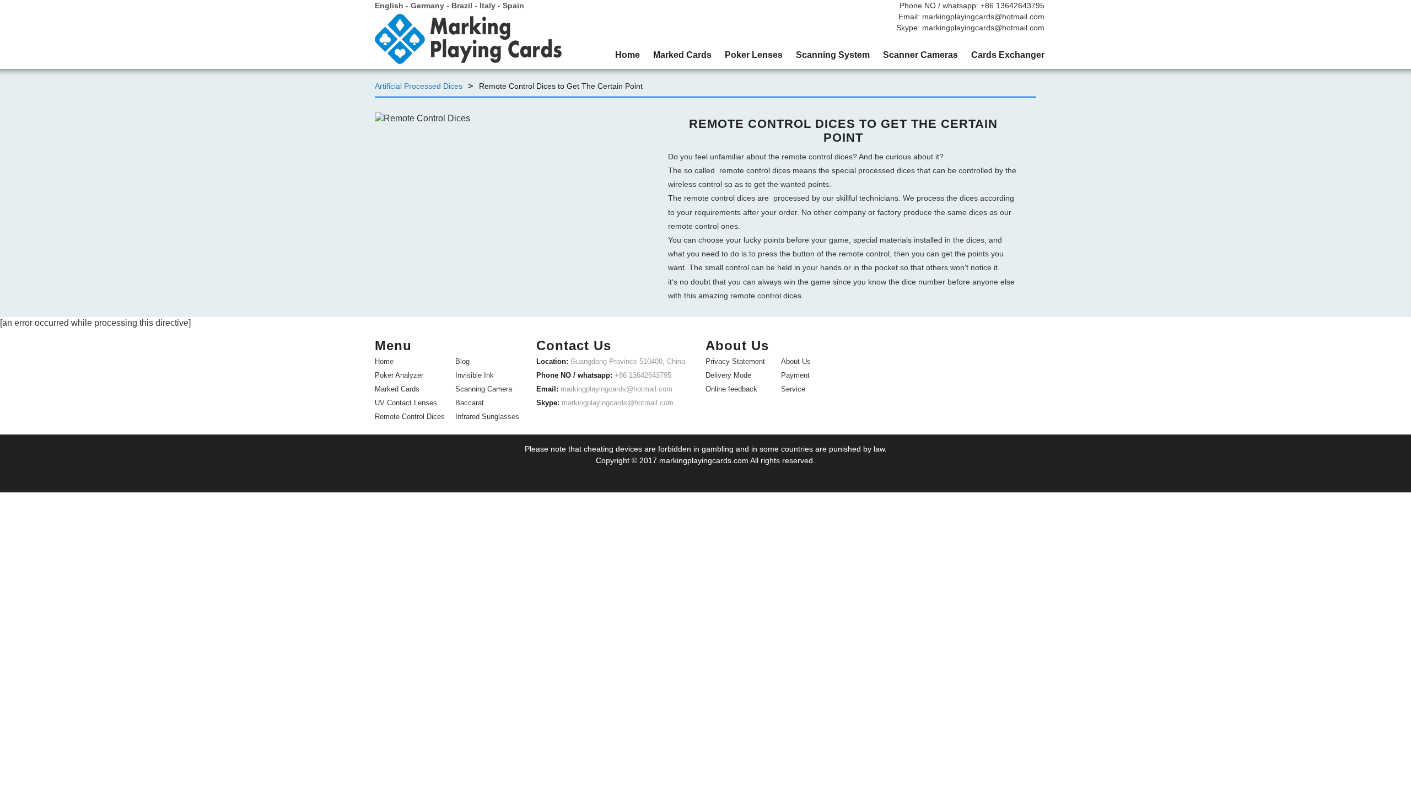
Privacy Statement (735, 361)
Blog (462, 361)
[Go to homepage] (468, 43)
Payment (795, 375)
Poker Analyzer (399, 375)
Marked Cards (397, 389)
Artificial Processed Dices (418, 86)
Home (384, 361)
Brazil (461, 5)
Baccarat (469, 403)
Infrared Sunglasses (487, 416)
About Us (796, 361)
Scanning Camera (483, 389)
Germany (427, 5)
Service (793, 389)
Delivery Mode (728, 375)
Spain (513, 5)
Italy (488, 5)
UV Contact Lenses (406, 403)
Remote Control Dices (410, 416)
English (389, 5)
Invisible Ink (474, 375)
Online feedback (731, 389)
